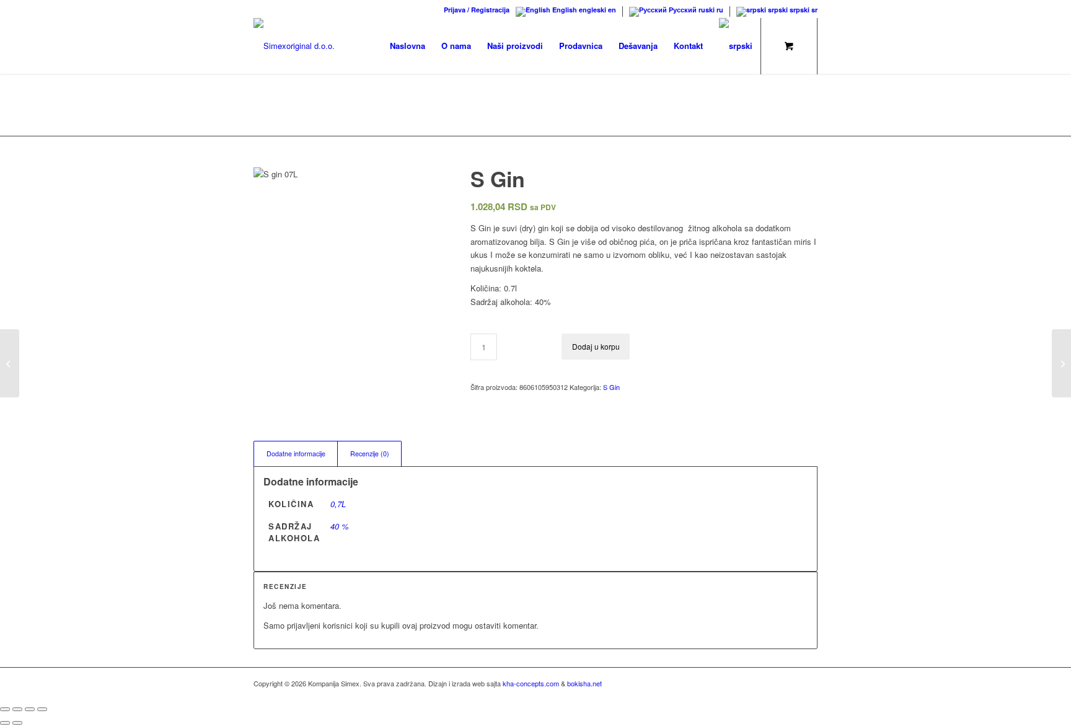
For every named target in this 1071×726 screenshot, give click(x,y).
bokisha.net (584, 683)
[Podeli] (30, 709)
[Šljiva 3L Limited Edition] (9, 363)
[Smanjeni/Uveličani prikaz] (5, 709)
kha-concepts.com (531, 683)
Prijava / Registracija (476, 9)
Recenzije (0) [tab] (369, 453)
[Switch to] (735, 46)
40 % (339, 526)
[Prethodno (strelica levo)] (5, 723)
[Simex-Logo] (294, 46)
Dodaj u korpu (596, 346)
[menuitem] (473, 9)
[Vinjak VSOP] (1061, 363)
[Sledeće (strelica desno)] (17, 723)
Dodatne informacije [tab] (296, 453)
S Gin (611, 387)
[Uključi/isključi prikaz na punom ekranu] (17, 709)
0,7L (338, 504)
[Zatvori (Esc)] (42, 709)
